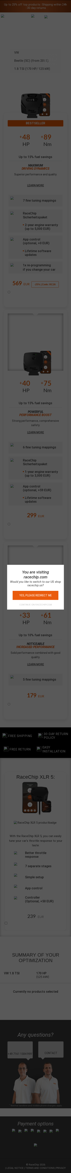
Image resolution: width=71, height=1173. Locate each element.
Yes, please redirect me (35, 595)
